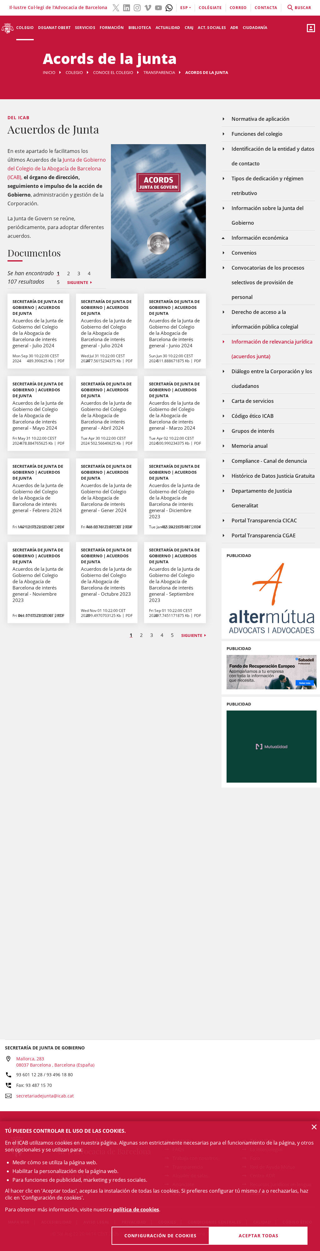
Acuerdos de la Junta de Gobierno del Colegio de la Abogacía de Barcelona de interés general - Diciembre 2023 (174, 501)
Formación (112, 27)
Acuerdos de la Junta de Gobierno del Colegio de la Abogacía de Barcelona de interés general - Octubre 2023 (106, 581)
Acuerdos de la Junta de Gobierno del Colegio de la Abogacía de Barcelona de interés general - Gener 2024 (106, 497)
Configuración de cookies (160, 1236)
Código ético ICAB (253, 416)
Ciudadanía (255, 27)
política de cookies (136, 1209)
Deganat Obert (54, 27)
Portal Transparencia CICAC (264, 520)
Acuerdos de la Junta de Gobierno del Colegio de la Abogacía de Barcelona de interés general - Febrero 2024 (37, 497)
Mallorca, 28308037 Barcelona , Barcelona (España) (55, 1062)
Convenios (244, 252)
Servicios (85, 27)
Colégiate (210, 7)
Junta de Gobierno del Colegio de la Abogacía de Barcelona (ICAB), (57, 168)
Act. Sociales (212, 27)
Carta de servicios (253, 401)
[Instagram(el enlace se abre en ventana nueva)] (137, 7)
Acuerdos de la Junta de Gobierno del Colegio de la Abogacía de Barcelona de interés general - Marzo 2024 (174, 415)
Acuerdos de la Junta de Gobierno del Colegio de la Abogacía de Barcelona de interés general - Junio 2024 (174, 333)
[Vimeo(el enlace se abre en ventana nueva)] (147, 7)
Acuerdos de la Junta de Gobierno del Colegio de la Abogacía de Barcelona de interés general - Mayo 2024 (37, 415)
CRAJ (189, 27)
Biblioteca (139, 27)
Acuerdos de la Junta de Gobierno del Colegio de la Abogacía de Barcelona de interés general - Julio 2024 (37, 333)
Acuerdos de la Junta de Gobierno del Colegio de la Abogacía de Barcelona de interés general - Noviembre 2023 (37, 584)
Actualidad (168, 27)
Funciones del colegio (257, 133)
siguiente (77, 282)
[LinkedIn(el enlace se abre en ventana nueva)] (126, 7)
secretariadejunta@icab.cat (45, 1096)
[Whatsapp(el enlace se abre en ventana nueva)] (169, 7)
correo (238, 7)
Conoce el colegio (113, 72)
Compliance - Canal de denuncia (269, 460)
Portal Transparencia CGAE (264, 535)
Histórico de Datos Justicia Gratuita (273, 475)
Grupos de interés (253, 431)
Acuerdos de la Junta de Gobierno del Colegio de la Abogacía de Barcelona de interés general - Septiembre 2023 (174, 584)
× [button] (314, 1126)
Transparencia (159, 72)
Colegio (25, 27)
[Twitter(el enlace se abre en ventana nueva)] (115, 7)
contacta (266, 7)
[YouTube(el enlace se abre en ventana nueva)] (158, 7)
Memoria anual (250, 445)
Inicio (49, 72)
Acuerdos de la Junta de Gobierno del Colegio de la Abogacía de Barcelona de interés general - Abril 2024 (106, 415)
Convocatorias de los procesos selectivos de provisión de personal (268, 282)
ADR (234, 27)
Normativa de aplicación (260, 118)
